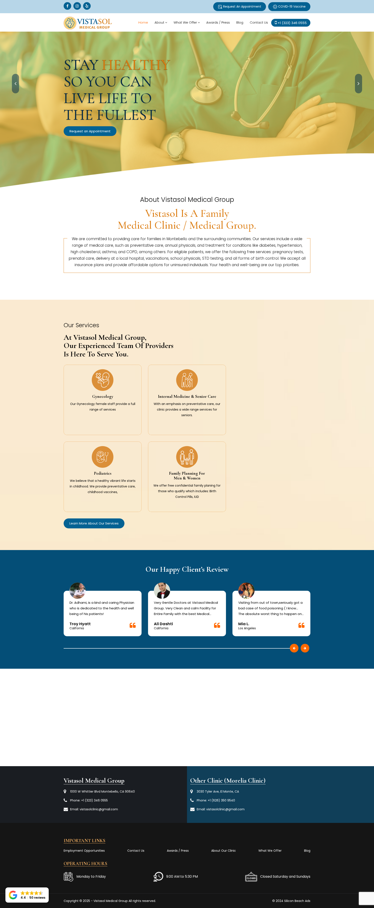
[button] (27, 895)
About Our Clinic (223, 850)
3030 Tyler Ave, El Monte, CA (218, 791)
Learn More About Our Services (94, 523)
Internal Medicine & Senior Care (187, 396)
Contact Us (259, 22)
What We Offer (185, 22)
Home (143, 22)
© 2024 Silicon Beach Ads (291, 901)
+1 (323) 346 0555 (94, 800)
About (159, 22)
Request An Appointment (241, 6)
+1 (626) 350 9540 (221, 800)
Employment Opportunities (84, 850)
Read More (103, 414)
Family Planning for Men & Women (187, 476)
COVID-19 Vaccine (291, 6)
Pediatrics (102, 473)
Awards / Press (218, 22)
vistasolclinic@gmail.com (99, 809)
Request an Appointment (133, 114)
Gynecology (102, 396)
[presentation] (15, 83)
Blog (239, 22)
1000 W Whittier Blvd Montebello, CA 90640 (102, 791)
